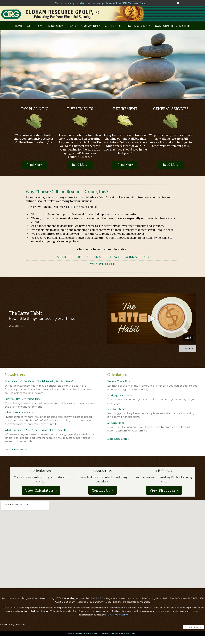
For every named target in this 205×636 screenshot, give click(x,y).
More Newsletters (16, 449)
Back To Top (191, 627)
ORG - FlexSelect (136, 26)
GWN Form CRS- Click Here (172, 26)
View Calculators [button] (39, 490)
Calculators (117, 374)
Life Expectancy (116, 409)
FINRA (93, 598)
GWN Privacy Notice (118, 614)
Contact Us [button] (101, 490)
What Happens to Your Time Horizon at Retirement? (35, 430)
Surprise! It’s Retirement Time (23, 399)
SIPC (100, 598)
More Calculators (118, 438)
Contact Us (113, 26)
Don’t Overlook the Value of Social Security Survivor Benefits (40, 381)
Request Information (83, 26)
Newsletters (15, 374)
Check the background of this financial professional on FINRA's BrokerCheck (101, 3)
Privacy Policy (7, 624)
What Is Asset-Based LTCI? (20, 412)
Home (18, 26)
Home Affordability (118, 381)
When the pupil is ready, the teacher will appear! (102, 257)
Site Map (20, 624)
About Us (33, 26)
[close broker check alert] (178, 3)
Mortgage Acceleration (120, 395)
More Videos (16, 326)
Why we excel (102, 264)
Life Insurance (115, 422)
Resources (54, 26)
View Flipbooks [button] (162, 490)
